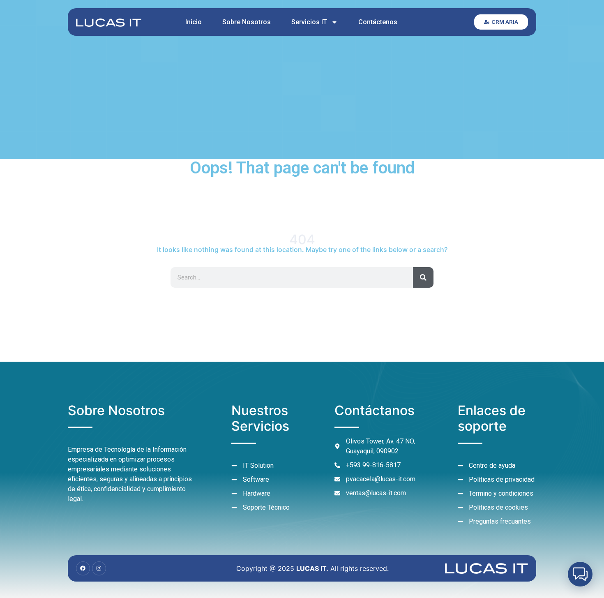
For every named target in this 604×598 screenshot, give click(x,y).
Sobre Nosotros (246, 22)
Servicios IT (309, 22)
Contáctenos (377, 22)
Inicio (193, 22)
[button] (580, 574)
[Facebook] (83, 568)
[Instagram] (99, 568)
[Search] (423, 277)
